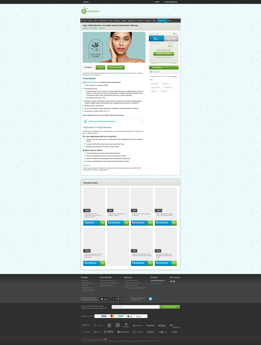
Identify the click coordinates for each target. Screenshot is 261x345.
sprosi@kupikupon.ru (158, 280)
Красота (117, 20)
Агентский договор (131, 280)
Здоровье (148, 20)
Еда (85, 20)
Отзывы (100, 67)
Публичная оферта (131, 285)
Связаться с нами (156, 283)
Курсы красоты (155, 87)
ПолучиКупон (162, 20)
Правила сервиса (87, 288)
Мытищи (86, 2)
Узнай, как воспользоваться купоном (102, 121)
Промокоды (132, 20)
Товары (124, 20)
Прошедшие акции (107, 285)
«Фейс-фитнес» (92, 82)
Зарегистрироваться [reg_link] (171, 2)
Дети (96, 20)
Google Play (117, 298)
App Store (105, 298)
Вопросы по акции (116, 67)
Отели (90, 20)
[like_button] (174, 34)
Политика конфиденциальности (135, 288)
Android (120, 73)
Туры (155, 20)
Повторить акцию (163, 54)
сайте (108, 111)
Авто (170, 20)
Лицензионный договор (132, 283)
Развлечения (103, 20)
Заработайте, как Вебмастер (110, 283)
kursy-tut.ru (156, 72)
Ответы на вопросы (88, 290)
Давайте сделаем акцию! (108, 280)
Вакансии (85, 285)
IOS (112, 73)
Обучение (140, 20)
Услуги (111, 20)
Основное (88, 67)
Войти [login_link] (157, 2)
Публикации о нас (88, 283)
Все (82, 20)
